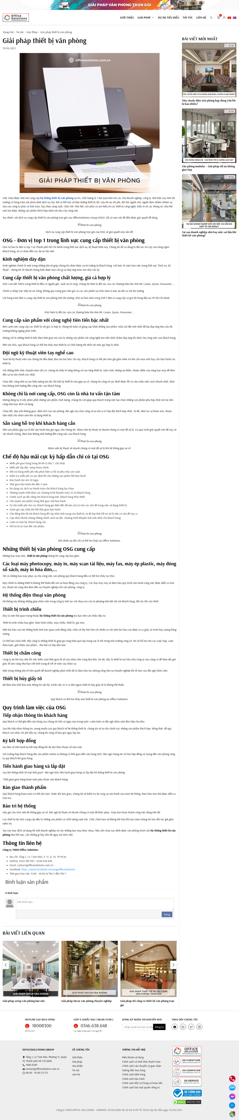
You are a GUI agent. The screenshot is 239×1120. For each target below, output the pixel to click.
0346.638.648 (94, 1025)
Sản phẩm (77, 1066)
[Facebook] (232, 1096)
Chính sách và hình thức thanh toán (141, 1061)
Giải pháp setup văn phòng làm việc (24, 1001)
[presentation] (6, 965)
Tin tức (188, 17)
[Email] (232, 1105)
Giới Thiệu (127, 17)
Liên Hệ (201, 17)
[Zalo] (232, 1087)
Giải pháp (77, 1061)
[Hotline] (232, 1078)
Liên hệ (76, 1074)
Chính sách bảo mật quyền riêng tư (141, 1087)
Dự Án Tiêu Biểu (168, 17)
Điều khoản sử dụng (133, 1057)
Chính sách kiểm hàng (133, 1074)
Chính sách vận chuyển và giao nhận (141, 1066)
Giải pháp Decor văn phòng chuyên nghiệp (86, 1001)
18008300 (41, 1025)
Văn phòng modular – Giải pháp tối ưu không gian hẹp (208, 168)
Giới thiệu (77, 1057)
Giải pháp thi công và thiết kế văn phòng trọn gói (147, 1003)
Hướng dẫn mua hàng (133, 1070)
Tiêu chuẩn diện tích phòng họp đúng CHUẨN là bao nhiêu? (209, 102)
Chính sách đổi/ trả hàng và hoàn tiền (142, 1083)
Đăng (167, 914)
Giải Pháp (144, 17)
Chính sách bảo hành (133, 1078)
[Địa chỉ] (232, 1114)
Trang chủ (8, 32)
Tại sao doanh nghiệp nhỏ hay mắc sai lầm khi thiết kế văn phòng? (209, 233)
